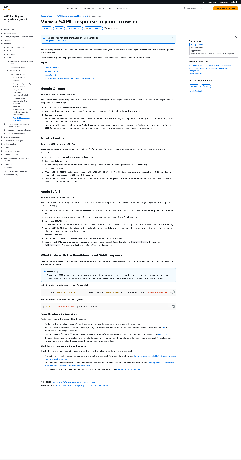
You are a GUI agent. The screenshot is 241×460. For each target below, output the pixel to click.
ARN (163, 327)
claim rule (162, 334)
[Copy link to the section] (38, 88)
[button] (56, 40)
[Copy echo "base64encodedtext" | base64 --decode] (173, 306)
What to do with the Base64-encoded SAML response (69, 78)
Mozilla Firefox (51, 71)
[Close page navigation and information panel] (236, 37)
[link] (96, 16)
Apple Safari (50, 75)
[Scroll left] (64, 8)
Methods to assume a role (128, 369)
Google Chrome (52, 67)
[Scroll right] (129, 8)
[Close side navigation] (34, 16)
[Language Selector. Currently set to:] (203, 2)
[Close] (172, 38)
